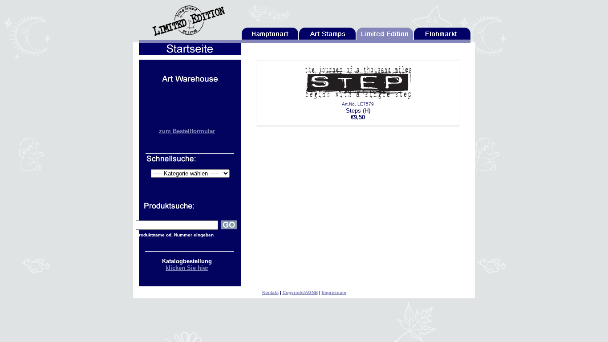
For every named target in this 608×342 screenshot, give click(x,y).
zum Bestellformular (187, 131)
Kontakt (270, 292)
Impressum (334, 292)
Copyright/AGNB (300, 292)
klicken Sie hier (187, 268)
